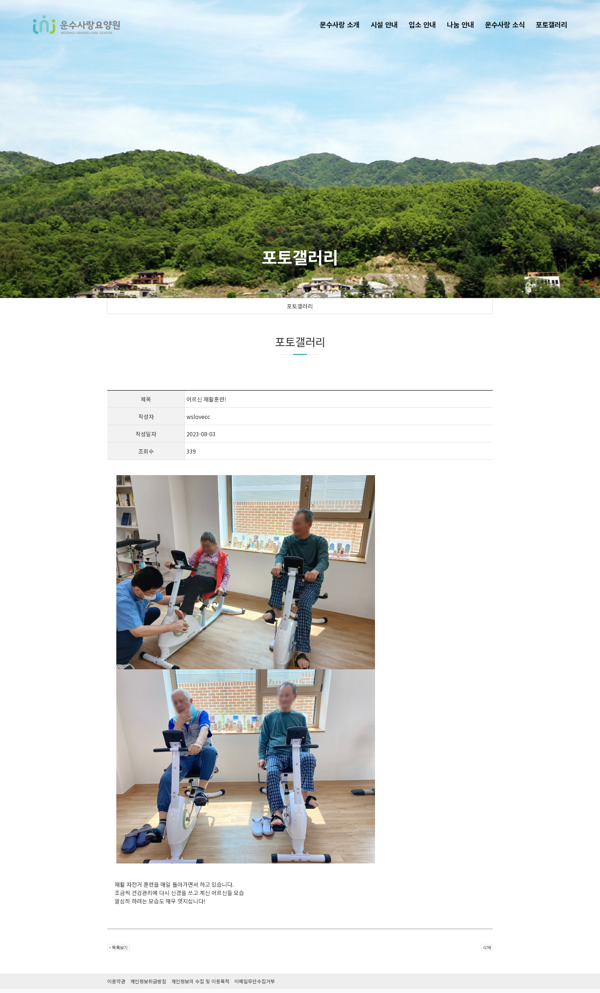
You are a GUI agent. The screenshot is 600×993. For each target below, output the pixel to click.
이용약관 (116, 981)
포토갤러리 (300, 306)
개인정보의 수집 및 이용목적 (200, 981)
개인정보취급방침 (148, 981)
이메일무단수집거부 (254, 981)
